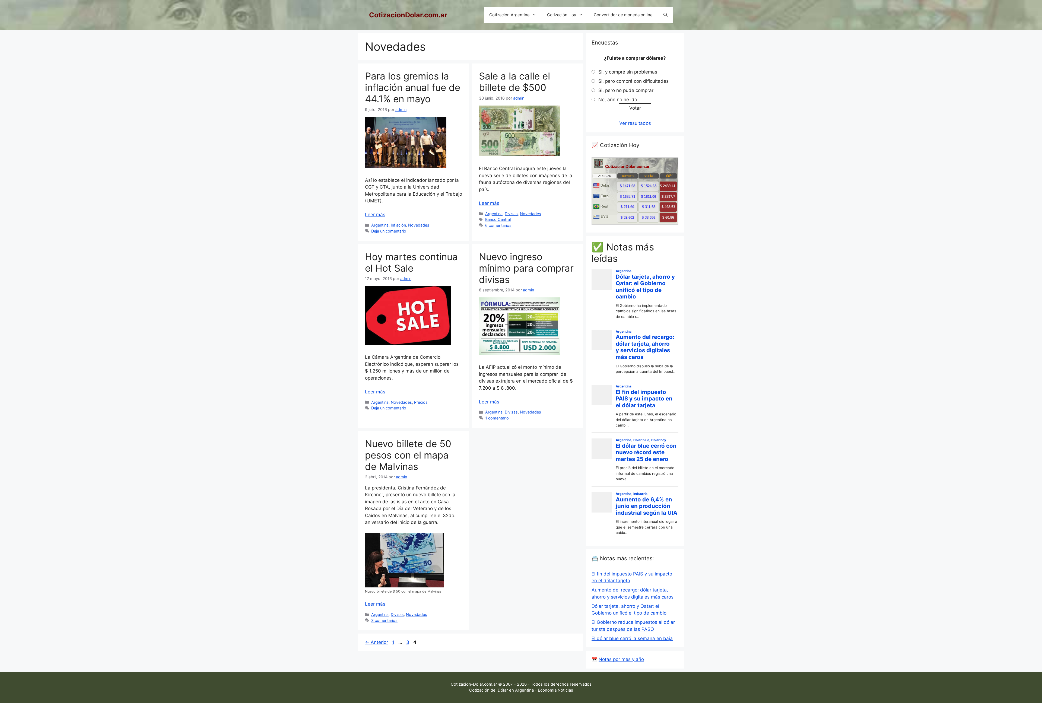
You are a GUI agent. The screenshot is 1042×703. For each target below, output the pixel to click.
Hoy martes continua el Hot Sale (411, 262)
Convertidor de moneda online (623, 14)
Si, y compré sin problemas (627, 72)
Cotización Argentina (509, 14)
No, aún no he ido (617, 99)
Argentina (380, 225)
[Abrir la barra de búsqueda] (665, 15)
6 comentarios (498, 225)
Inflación (398, 225)
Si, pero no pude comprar (625, 90)
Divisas (511, 213)
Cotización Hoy (561, 14)
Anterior (376, 642)
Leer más (375, 214)
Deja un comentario (388, 231)
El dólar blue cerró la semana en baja (632, 638)
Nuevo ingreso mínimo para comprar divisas (526, 268)
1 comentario (497, 418)
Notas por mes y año (621, 659)
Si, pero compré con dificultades (633, 81)
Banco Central (498, 219)
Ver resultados (635, 123)
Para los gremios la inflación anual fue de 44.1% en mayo (412, 87)
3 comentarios (384, 620)
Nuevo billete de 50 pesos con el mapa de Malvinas (408, 455)
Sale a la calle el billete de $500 (514, 81)
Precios (421, 402)
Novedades (418, 225)
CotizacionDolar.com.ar (408, 15)
